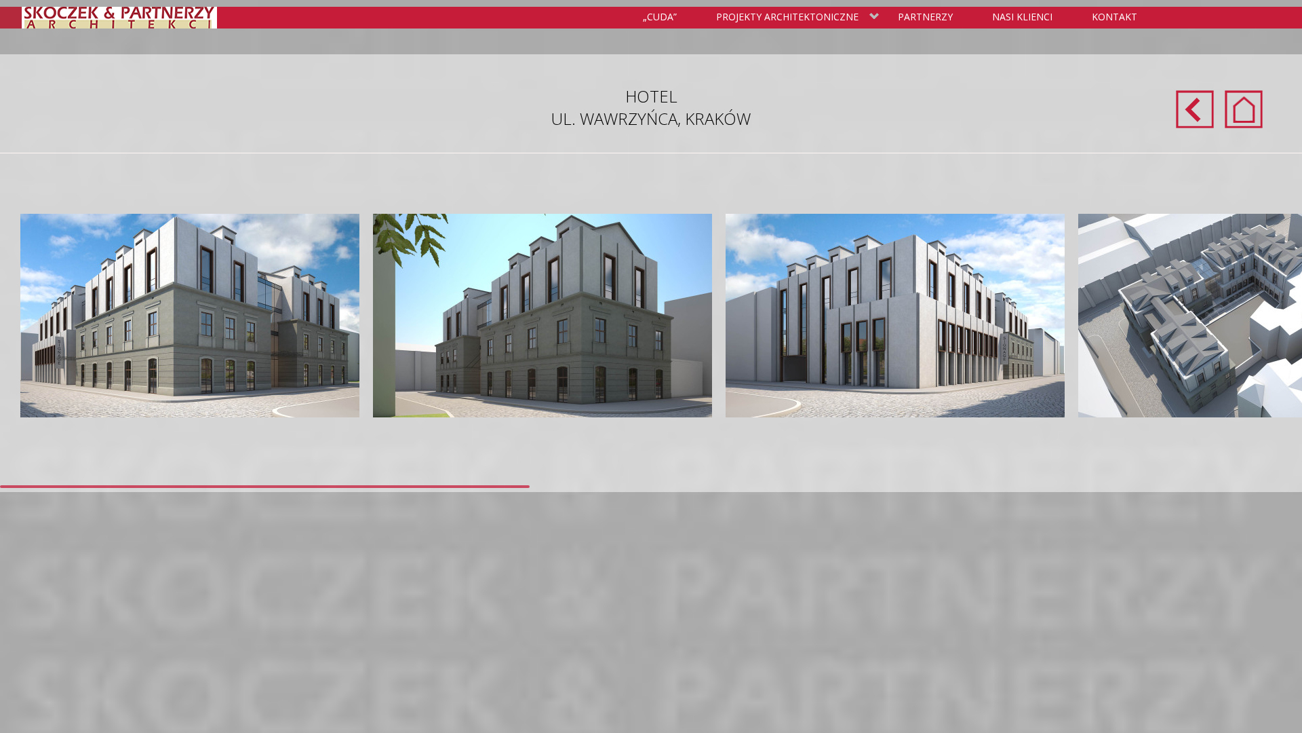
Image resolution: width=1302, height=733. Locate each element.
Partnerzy (925, 16)
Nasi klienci (1022, 16)
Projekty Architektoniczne (785, 17)
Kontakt (1114, 16)
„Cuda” (660, 16)
